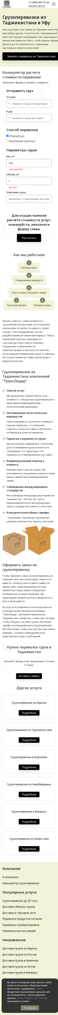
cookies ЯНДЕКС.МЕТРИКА (30, 998)
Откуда (11, 97)
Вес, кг (10, 156)
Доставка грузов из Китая (18, 966)
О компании (10, 877)
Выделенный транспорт (22, 140)
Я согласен (30, 1008)
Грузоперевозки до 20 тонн (20, 900)
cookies (39, 988)
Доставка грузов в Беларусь (20, 972)
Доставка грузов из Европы (19, 948)
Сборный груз (16, 135)
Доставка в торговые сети (19, 913)
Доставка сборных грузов (18, 906)
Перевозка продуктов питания (22, 919)
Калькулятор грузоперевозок (20, 883)
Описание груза (16, 192)
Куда (9, 111)
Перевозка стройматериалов (20, 925)
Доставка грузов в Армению (20, 960)
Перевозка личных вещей (19, 931)
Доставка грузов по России (19, 954)
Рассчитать (29, 238)
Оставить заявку (29, 676)
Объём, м (12, 174)
